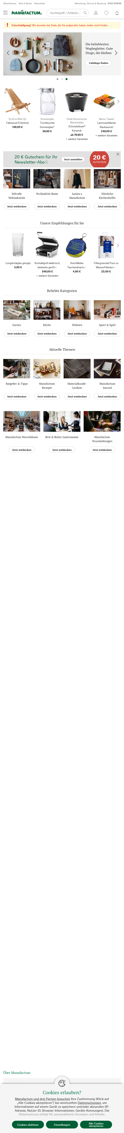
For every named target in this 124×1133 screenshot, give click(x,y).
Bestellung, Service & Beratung (98, 3)
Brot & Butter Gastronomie (61, 437)
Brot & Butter (25, 3)
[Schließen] (118, 154)
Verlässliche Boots (47, 194)
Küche (47, 325)
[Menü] (5, 12)
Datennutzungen (89, 1103)
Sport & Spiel (107, 325)
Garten (16, 325)
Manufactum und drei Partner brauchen (42, 1099)
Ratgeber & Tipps (17, 383)
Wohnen (77, 325)
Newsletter (39, 3)
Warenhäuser (9, 3)
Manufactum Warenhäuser (21, 437)
